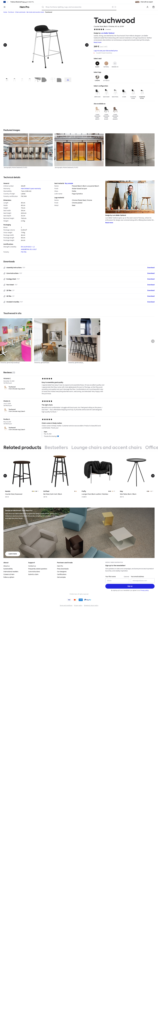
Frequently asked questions (37, 569)
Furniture (11, 12)
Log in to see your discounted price (106, 51)
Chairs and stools (20, 12)
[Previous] (5, 45)
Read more (97, 42)
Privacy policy (144, 590)
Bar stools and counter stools (35, 12)
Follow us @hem (8, 577)
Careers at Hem (8, 574)
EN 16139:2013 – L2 (28, 247)
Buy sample (69, 183)
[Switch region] (6, 2)
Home (5, 12)
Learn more (13, 554)
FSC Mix (23, 252)
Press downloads (63, 569)
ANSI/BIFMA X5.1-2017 (29, 249)
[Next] (87, 45)
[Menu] (5, 7)
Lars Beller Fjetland (107, 33)
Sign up (24, 2)
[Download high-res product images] (67, 80)
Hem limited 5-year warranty (31, 189)
